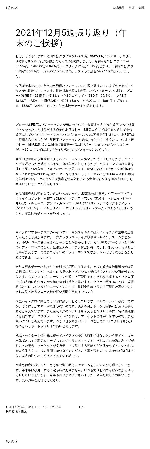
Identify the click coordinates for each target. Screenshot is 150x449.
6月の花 (11, 8)
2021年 (56, 407)
